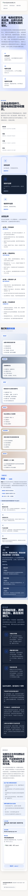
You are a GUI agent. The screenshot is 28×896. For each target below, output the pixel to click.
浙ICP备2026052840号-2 (9, 887)
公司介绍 (6, 5)
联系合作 (6, 8)
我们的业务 (12, 5)
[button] (14, 165)
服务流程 (19, 5)
